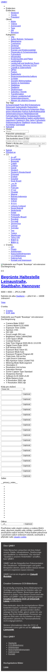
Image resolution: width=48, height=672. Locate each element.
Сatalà (14, 163)
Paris (22, 105)
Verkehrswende (13, 109)
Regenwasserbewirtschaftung (24, 76)
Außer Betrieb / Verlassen (22, 39)
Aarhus (25, 111)
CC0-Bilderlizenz (18, 256)
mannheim (10, 120)
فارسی (14, 183)
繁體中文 (15, 242)
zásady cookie (20, 537)
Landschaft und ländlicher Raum (25, 63)
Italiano (14, 199)
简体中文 (15, 240)
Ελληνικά (15, 174)
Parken (14, 72)
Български (15, 159)
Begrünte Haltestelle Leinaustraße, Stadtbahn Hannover (20, 281)
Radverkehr (16, 74)
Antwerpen (35, 109)
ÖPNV (13, 70)
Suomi (13, 185)
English (14, 177)
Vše (12, 37)
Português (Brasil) (19, 217)
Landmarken (16, 61)
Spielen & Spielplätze (20, 83)
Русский (14, 221)
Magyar (14, 194)
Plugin (13, 249)
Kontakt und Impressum (21, 260)
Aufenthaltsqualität (37, 111)
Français (14, 188)
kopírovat (27, 394)
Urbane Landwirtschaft (21, 96)
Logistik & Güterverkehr (21, 68)
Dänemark (10, 107)
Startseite (12, 643)
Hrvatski (14, 192)
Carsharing (16, 43)
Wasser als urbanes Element (23, 100)
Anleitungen (16, 251)
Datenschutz (16, 258)
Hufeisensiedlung (13, 122)
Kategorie (10, 146)
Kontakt (11, 654)
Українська (16, 235)
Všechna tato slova (14, 136)
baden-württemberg (36, 118)
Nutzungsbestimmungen (19, 650)
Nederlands (16, 210)
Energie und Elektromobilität (23, 50)
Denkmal (15, 46)
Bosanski (15, 161)
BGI (26, 105)
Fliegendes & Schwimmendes (24, 52)
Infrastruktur (16, 57)
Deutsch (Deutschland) (21, 172)
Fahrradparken (12, 116)
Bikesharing (16, 41)
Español (14, 179)
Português (15, 215)
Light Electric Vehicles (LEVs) (24, 65)
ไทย (12, 231)
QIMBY (4, 2)
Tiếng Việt (15, 238)
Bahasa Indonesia (19, 196)
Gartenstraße (21, 107)
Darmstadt (20, 125)
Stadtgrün (15, 87)
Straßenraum (16, 90)
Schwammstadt (12, 105)
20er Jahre (30, 120)
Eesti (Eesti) (16, 181)
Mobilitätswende (31, 114)
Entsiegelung (34, 105)
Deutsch (14, 170)
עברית (13, 190)
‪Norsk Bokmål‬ (17, 208)
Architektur (10, 125)
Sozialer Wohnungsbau (21, 81)
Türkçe (14, 233)
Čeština (14, 166)
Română (14, 219)
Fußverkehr (16, 54)
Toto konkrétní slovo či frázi (17, 139)
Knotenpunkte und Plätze (22, 59)
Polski (13, 213)
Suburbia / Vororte (19, 92)
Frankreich (20, 120)
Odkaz (4, 521)
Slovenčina (16, 223)
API (12, 247)
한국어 (14, 204)
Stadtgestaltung (20, 118)
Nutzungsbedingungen (21, 254)
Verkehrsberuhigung (20, 98)
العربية (13, 157)
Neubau (22, 116)
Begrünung (25, 109)
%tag (3, 302)
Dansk (13, 168)
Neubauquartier (33, 116)
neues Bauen (36, 122)
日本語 (14, 201)
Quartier (9, 118)
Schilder (14, 79)
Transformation (17, 94)
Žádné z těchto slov (14, 143)
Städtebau (15, 85)
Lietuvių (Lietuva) (18, 206)
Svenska (14, 228)
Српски (14, 226)
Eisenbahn (15, 48)
